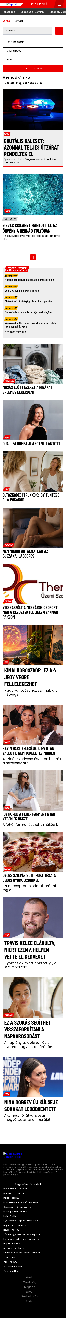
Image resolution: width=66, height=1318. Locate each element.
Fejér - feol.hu (10, 1216)
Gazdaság (30, 1282)
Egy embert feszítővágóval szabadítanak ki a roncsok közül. (30, 160)
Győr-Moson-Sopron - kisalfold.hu (21, 1220)
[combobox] (29, 42)
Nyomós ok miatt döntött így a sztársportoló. (30, 965)
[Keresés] (50, 4)
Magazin (30, 1287)
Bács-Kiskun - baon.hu (15, 1188)
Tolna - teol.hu (10, 1257)
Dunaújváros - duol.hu (15, 1211)
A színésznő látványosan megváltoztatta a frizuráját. (27, 1117)
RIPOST (6, 21)
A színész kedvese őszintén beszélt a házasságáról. (32, 761)
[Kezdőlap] (11, 4)
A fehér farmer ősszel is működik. (31, 825)
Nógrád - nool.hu (12, 1243)
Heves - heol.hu (11, 1230)
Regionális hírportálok (30, 1184)
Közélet (30, 1277)
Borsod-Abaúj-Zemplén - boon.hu (21, 1202)
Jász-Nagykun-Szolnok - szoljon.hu (22, 1234)
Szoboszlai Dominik (32, 12)
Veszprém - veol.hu (13, 1266)
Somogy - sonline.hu (14, 1248)
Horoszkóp (8, 12)
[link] (7, 211)
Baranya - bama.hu (14, 1193)
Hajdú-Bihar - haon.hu (15, 1225)
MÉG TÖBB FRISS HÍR (15, 332)
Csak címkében (33, 68)
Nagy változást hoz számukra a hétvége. (31, 692)
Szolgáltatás (29, 1296)
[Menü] (59, 4)
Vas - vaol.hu (10, 1262)
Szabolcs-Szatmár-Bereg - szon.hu (22, 1252)
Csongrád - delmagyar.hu (17, 1207)
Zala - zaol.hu (10, 1271)
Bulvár (29, 1291)
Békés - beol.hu (11, 1198)
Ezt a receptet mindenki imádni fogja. (29, 888)
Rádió (30, 1301)
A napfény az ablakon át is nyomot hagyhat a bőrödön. (28, 1045)
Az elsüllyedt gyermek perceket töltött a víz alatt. (31, 237)
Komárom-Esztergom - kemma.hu (21, 1239)
